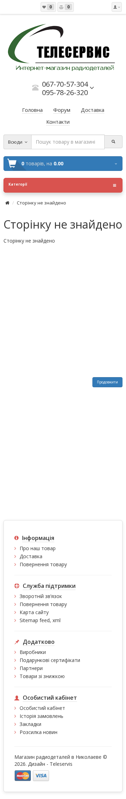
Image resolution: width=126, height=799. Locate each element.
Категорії (17, 184)
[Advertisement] (63, 311)
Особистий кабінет (42, 708)
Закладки (30, 724)
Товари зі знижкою (42, 676)
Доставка (31, 556)
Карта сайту (34, 612)
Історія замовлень (41, 716)
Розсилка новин (38, 732)
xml (56, 620)
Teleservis (61, 764)
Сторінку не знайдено (41, 203)
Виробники (33, 652)
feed (45, 620)
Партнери (31, 668)
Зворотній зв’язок (41, 596)
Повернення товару (43, 564)
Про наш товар (38, 548)
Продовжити (107, 382)
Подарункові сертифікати (50, 660)
